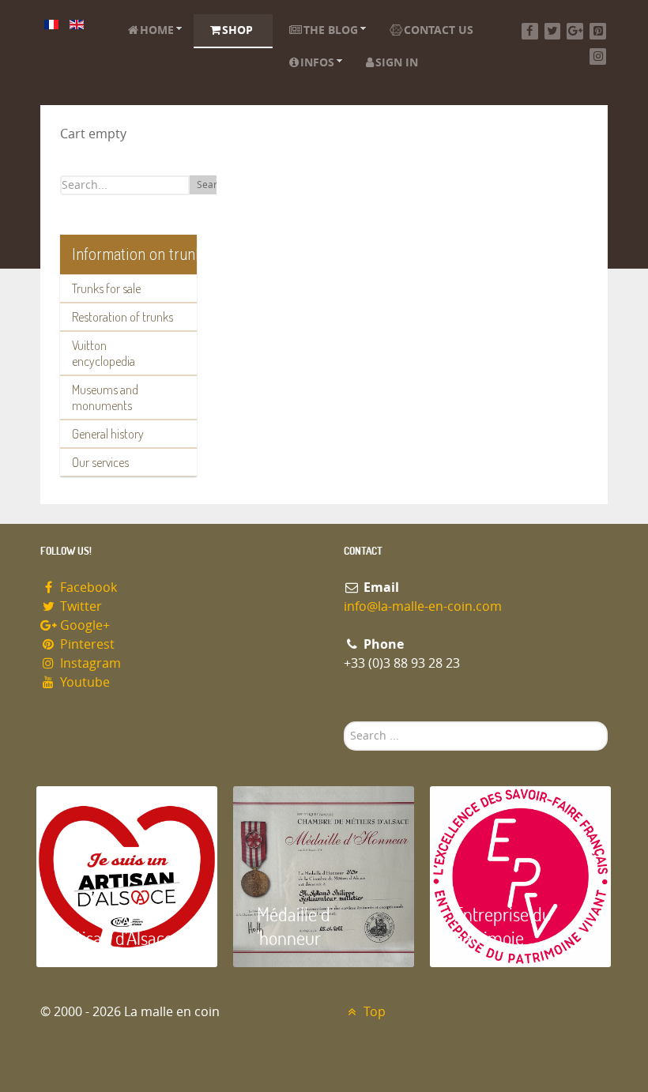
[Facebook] (530, 31)
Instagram (89, 663)
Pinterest (86, 644)
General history (108, 434)
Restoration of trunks (122, 317)
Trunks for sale (106, 288)
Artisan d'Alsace (116, 937)
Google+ (83, 625)
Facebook (87, 587)
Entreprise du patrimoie (503, 926)
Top (373, 1011)
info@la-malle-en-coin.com (423, 606)
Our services (100, 462)
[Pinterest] (598, 31)
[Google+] (575, 31)
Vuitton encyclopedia (103, 353)
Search (212, 184)
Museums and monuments (105, 397)
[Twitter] (552, 31)
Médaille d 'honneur (293, 926)
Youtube (83, 682)
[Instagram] (598, 56)
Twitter (79, 606)
